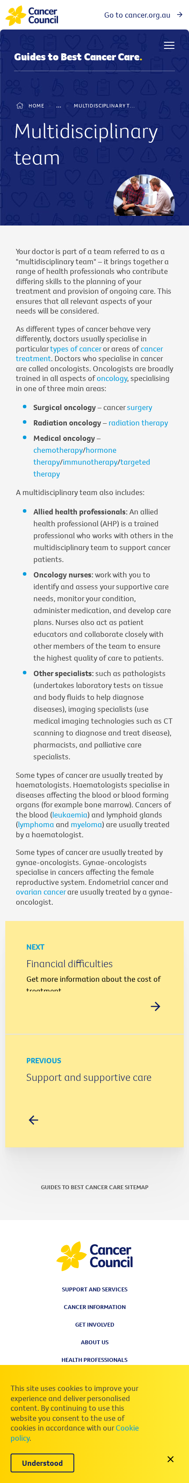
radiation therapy (138, 423)
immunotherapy (90, 462)
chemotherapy (58, 450)
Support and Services (94, 1289)
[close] (170, 1459)
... (59, 105)
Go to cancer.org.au (137, 15)
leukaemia (69, 815)
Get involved (94, 1324)
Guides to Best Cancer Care (78, 57)
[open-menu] (169, 46)
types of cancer (75, 349)
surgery (139, 407)
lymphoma (37, 824)
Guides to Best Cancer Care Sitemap (95, 1187)
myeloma (86, 824)
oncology (112, 378)
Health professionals (94, 1360)
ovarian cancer (40, 892)
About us (95, 1342)
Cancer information (95, 1307)
